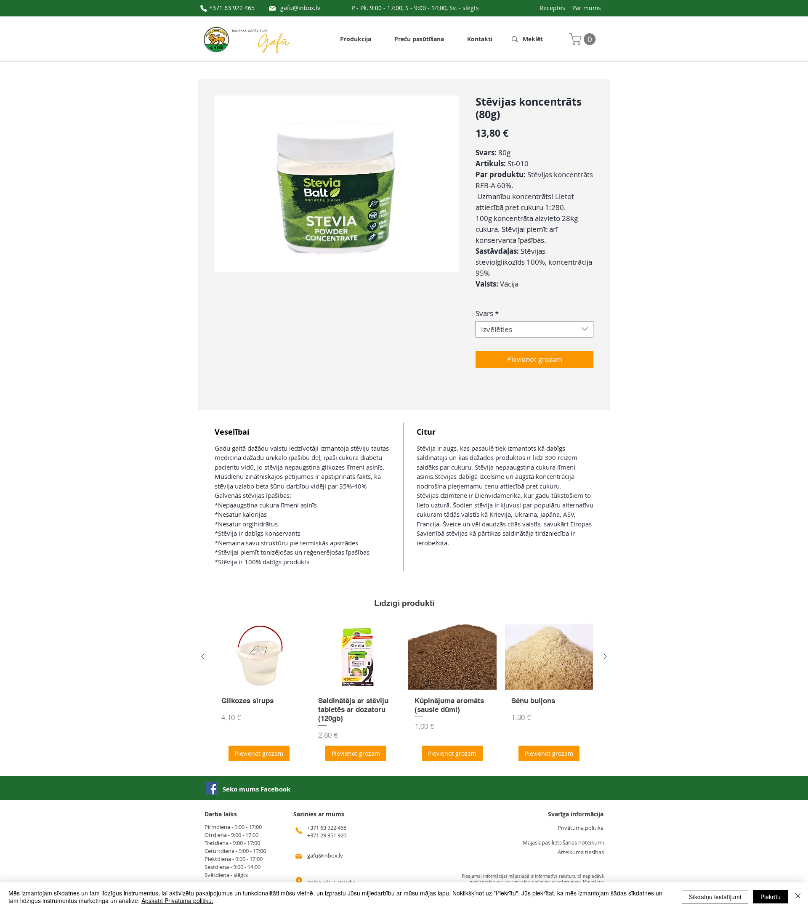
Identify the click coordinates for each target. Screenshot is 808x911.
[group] (404, 695)
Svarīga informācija (575, 814)
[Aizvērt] (798, 896)
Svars (487, 313)
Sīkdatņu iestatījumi (715, 896)
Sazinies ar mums (318, 814)
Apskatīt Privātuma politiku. (177, 900)
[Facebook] (212, 788)
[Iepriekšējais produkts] (203, 656)
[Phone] (203, 8)
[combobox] (534, 329)
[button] (583, 39)
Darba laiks (221, 814)
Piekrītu (770, 896)
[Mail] (272, 8)
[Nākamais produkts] (605, 656)
